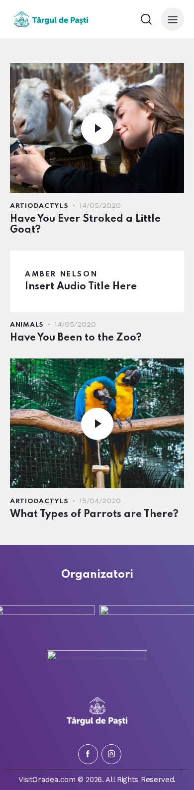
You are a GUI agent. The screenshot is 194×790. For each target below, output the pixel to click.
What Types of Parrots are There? (94, 515)
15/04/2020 (100, 501)
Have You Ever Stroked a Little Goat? (85, 224)
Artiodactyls (39, 206)
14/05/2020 (100, 206)
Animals (27, 325)
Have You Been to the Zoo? (76, 338)
